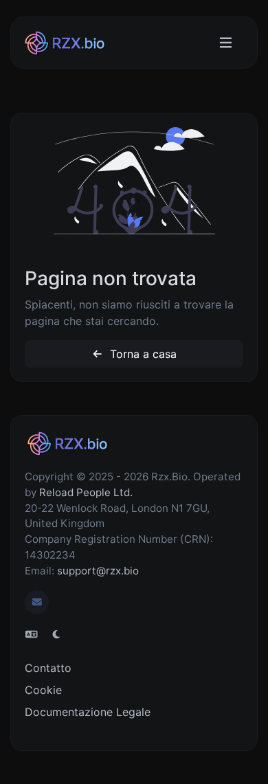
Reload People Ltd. (86, 492)
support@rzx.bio (98, 570)
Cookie (43, 690)
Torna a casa (142, 354)
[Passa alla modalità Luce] (56, 634)
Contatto (48, 668)
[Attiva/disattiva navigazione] (225, 43)
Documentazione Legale (87, 712)
